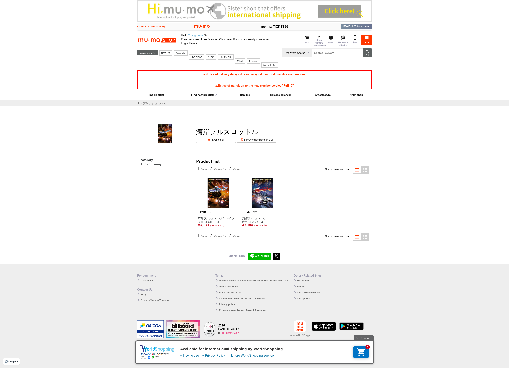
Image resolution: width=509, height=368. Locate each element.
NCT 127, (166, 53)
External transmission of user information (242, 310)
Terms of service (228, 286)
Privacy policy (227, 304)
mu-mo (301, 286)
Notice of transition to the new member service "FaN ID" (256, 85)
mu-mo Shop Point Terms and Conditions (242, 298)
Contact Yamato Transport (155, 300)
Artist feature (323, 95)
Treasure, (253, 61)
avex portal (303, 298)
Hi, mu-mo (303, 280)
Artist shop (356, 95)
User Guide (147, 280)
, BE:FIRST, (196, 57)
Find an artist (156, 95)
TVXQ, (240, 61)
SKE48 (211, 57)
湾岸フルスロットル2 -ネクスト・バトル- (218, 218)
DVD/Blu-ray (152, 164)
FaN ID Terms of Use (230, 292)
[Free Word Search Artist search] (297, 52)
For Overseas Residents (257, 139)
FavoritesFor (217, 139)
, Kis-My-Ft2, (225, 57)
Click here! (225, 39)
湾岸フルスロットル (209, 221)
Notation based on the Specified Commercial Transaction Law (253, 280)
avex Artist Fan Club (308, 292)
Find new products (202, 95)
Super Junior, (269, 65)
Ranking (245, 95)
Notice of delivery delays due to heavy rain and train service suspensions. (256, 74)
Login (184, 43)
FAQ (143, 294)
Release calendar (280, 95)
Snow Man (181, 53)
